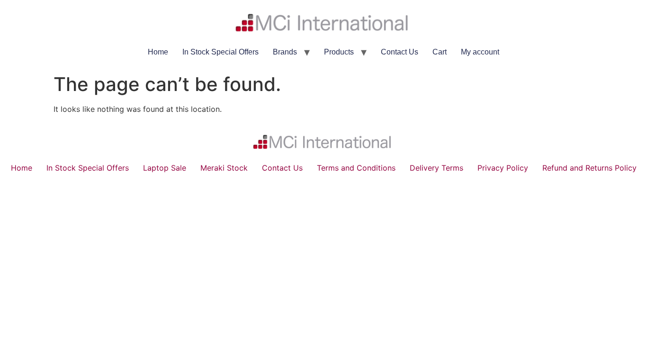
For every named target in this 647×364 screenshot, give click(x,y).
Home (158, 52)
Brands (285, 52)
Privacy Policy (502, 168)
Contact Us (399, 52)
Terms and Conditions (356, 168)
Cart (439, 52)
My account (480, 52)
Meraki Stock (224, 168)
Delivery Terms (436, 168)
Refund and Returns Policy (589, 168)
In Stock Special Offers (220, 52)
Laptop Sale (164, 168)
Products (339, 52)
